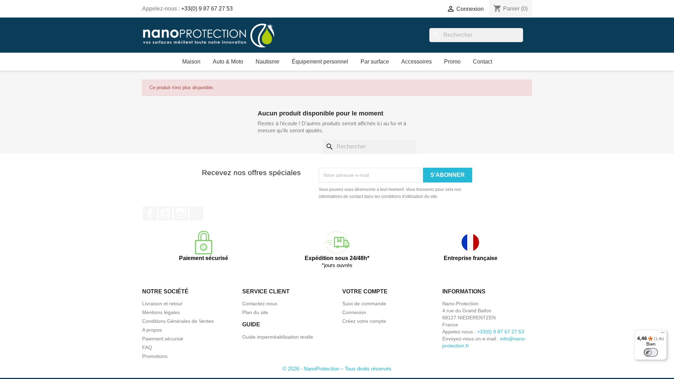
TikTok (196, 213)
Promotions (154, 356)
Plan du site (255, 312)
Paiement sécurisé (162, 338)
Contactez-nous (259, 303)
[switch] (651, 352)
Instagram (181, 213)
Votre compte (365, 291)
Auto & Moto (228, 62)
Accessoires (416, 62)
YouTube (165, 213)
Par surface (375, 62)
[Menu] (663, 334)
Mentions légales (161, 312)
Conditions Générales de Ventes (178, 321)
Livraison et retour (162, 303)
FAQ (147, 347)
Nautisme (267, 62)
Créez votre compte (364, 321)
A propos (152, 330)
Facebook (150, 213)
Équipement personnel (320, 62)
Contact (482, 62)
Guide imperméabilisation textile (277, 337)
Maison (191, 62)
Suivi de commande (364, 303)
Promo (452, 62)
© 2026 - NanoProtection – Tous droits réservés (337, 369)
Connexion (354, 312)
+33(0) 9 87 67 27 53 (207, 9)
